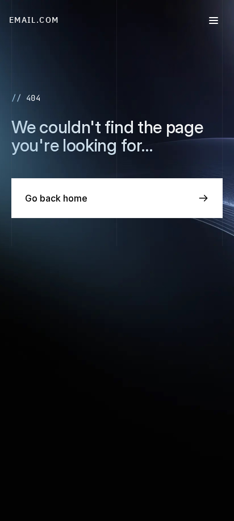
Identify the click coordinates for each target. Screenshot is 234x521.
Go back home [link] (56, 198)
